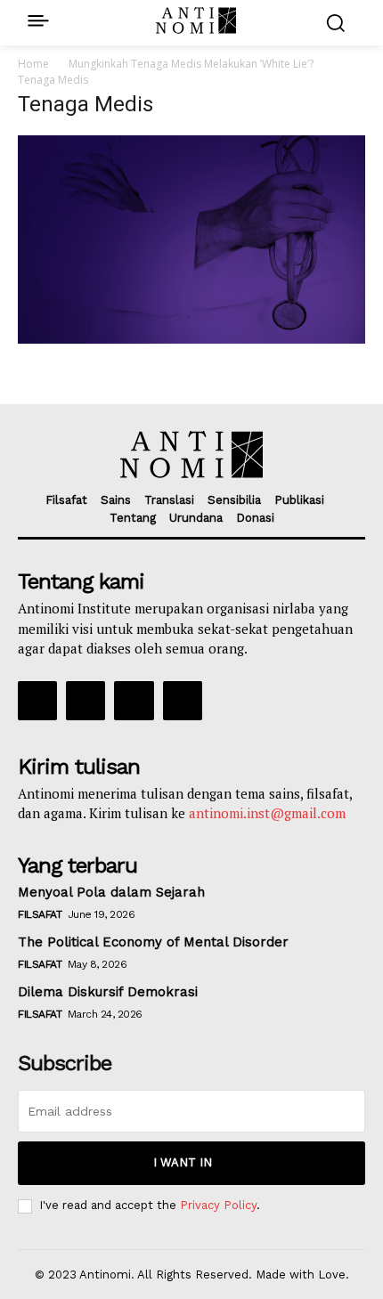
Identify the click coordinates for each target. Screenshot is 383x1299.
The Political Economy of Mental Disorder (153, 942)
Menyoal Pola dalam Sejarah (111, 892)
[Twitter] (133, 700)
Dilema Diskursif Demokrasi (108, 992)
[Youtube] (182, 700)
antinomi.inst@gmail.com (267, 813)
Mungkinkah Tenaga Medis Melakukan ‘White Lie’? (191, 63)
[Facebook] (37, 700)
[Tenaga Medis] (191, 338)
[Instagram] (85, 700)
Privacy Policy (218, 1205)
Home (33, 63)
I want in (182, 1162)
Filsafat (39, 914)
